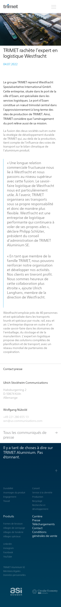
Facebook (8, 552)
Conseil (36, 488)
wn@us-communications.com (23, 420)
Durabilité (8, 488)
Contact (37, 528)
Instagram (8, 548)
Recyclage (37, 501)
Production (37, 497)
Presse (36, 520)
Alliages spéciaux (11, 536)
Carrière (37, 516)
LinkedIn (7, 544)
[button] (54, 6)
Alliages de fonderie (13, 532)
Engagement (9, 497)
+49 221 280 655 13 (16, 417)
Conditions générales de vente (44, 534)
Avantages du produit (14, 492)
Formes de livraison (13, 523)
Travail (6, 501)
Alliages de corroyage (14, 528)
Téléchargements (43, 524)
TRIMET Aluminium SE (14, 567)
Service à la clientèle (42, 492)
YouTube (7, 556)
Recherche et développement (40, 507)
